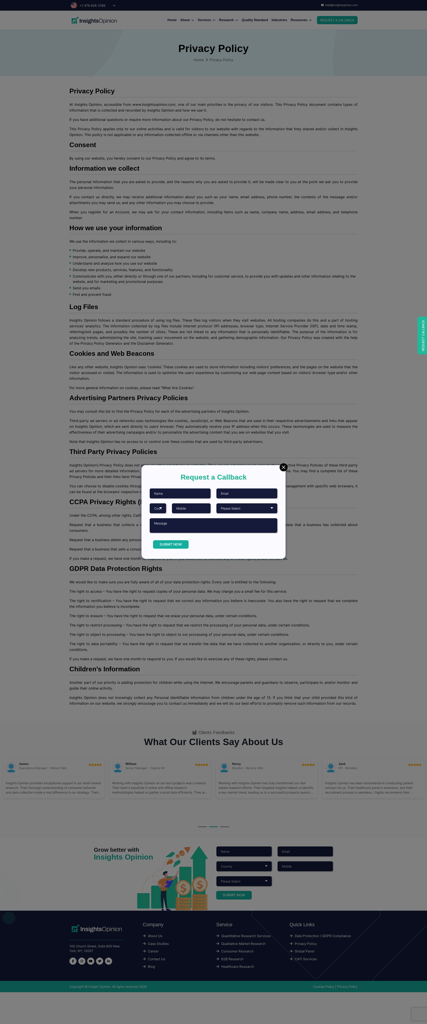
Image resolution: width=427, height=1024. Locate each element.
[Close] (284, 467)
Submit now (171, 544)
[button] (422, 335)
